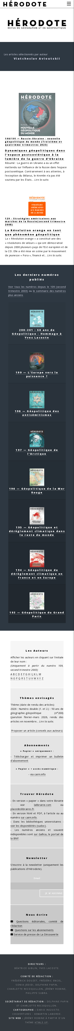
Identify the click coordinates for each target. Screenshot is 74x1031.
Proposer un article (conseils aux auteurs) (37, 730)
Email (37, 878)
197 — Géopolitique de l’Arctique (37, 451)
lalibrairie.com (42, 804)
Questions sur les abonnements (34, 930)
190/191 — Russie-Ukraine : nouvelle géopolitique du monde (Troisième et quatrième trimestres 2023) (33, 141)
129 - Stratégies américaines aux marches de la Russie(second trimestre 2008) (35, 221)
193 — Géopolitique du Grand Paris (36, 614)
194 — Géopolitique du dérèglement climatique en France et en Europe (37, 573)
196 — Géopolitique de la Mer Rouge (37, 490)
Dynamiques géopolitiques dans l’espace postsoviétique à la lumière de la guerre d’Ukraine (35, 154)
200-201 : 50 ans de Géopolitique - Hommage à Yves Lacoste (37, 333)
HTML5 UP (41, 1022)
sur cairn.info (29, 817)
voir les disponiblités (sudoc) (28, 825)
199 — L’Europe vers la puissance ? (37, 374)
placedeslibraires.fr (22, 809)
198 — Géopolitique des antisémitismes (37, 413)
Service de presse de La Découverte (36, 934)
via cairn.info (38, 774)
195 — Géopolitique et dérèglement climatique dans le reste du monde (37, 531)
